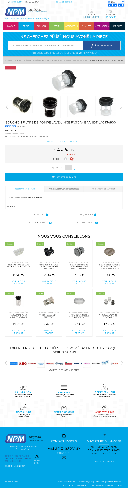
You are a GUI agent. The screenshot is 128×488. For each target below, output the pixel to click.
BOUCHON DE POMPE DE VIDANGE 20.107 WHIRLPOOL (49, 315)
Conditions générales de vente (108, 482)
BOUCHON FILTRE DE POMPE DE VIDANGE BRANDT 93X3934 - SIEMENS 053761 (79, 267)
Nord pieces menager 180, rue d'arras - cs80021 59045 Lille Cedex (18, 458)
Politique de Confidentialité (74, 485)
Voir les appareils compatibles (64, 142)
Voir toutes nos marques (64, 370)
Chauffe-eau (87, 27)
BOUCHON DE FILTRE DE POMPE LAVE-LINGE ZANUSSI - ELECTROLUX (109, 266)
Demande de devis (64, 2)
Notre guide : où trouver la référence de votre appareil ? (64, 53)
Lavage (11, 26)
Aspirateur (71, 26)
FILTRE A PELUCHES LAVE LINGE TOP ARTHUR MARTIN (18, 265)
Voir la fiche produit (19, 282)
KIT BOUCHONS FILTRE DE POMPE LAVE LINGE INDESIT (109, 315)
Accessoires (102, 26)
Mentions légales (85, 482)
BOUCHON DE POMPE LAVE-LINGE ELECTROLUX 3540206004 (79, 315)
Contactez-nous (96, 485)
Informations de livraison (103, 189)
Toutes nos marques (66, 482)
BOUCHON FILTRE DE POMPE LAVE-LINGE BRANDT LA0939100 (18, 315)
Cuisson (41, 26)
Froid (26, 26)
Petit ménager (56, 27)
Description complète (24, 189)
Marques (117, 26)
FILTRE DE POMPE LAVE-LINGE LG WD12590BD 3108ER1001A (49, 266)
